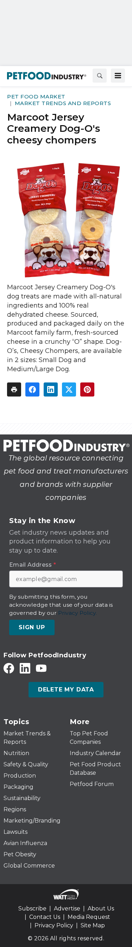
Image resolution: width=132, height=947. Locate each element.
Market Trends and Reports (63, 103)
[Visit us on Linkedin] (25, 668)
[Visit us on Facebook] (9, 668)
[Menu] (118, 76)
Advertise (67, 908)
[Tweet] (69, 389)
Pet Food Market (36, 96)
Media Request (89, 917)
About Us (101, 908)
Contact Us (44, 917)
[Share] (32, 389)
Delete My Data (66, 689)
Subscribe (32, 908)
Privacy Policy (53, 925)
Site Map (93, 925)
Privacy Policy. (77, 613)
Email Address (32, 565)
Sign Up (32, 627)
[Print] (14, 389)
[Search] (100, 76)
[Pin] (87, 389)
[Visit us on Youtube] (41, 668)
